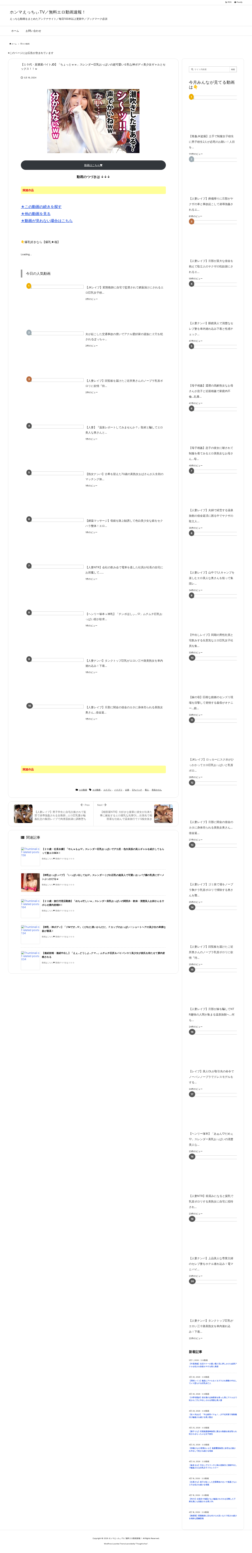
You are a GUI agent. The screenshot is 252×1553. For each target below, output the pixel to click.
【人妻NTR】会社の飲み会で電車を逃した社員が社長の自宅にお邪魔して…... (124, 570)
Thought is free (141, 1544)
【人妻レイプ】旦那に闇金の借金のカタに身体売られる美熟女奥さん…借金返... (124, 710)
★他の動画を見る (36, 214)
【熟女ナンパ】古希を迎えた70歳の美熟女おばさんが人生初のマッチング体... (124, 476)
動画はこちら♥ (93, 165)
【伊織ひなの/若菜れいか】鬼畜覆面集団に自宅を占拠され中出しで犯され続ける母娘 (212, 1449)
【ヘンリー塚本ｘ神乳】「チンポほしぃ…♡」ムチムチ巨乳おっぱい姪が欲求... (123, 616)
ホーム (14, 44)
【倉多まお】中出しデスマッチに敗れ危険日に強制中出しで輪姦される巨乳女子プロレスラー (213, 1466)
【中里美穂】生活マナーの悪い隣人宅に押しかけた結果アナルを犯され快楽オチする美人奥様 (213, 1365)
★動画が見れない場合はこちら (47, 221)
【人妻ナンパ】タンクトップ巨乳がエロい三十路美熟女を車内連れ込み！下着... (124, 663)
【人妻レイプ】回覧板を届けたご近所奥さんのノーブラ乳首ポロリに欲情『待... (124, 383)
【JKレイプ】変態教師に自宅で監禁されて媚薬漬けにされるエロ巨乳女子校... (124, 290)
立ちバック (137, 789)
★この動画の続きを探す (41, 206)
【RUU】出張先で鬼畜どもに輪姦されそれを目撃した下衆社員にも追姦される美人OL (212, 1500)
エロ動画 (26, 44)
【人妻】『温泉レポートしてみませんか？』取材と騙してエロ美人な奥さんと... (124, 430)
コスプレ (107, 789)
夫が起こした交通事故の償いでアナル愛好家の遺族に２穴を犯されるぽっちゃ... (124, 336)
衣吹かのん (157, 789)
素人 (147, 789)
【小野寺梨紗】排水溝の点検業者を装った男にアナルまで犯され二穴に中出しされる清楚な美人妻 (213, 1398)
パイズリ (118, 789)
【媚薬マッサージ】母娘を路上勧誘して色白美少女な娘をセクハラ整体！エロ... (124, 523)
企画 (127, 789)
